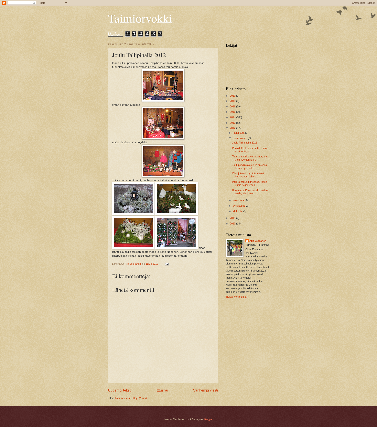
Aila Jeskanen (257, 240)
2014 (233, 117)
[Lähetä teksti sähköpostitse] (166, 263)
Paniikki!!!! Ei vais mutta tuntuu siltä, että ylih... (250, 150)
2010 (233, 223)
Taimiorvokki (140, 18)
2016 (233, 106)
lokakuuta (239, 200)
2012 (233, 128)
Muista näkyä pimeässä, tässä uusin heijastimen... (249, 183)
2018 (233, 101)
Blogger (208, 419)
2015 (233, 111)
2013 (233, 122)
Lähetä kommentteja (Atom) (131, 398)
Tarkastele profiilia (236, 296)
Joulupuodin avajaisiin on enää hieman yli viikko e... (249, 166)
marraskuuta (240, 138)
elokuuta (238, 211)
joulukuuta (239, 132)
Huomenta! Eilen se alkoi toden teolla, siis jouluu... (250, 192)
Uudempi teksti (119, 390)
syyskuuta (239, 205)
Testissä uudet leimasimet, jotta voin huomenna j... (250, 158)
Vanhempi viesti (205, 390)
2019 (233, 95)
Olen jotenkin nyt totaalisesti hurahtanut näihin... (248, 175)
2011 (233, 218)
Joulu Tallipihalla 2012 (244, 142)
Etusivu (162, 390)
